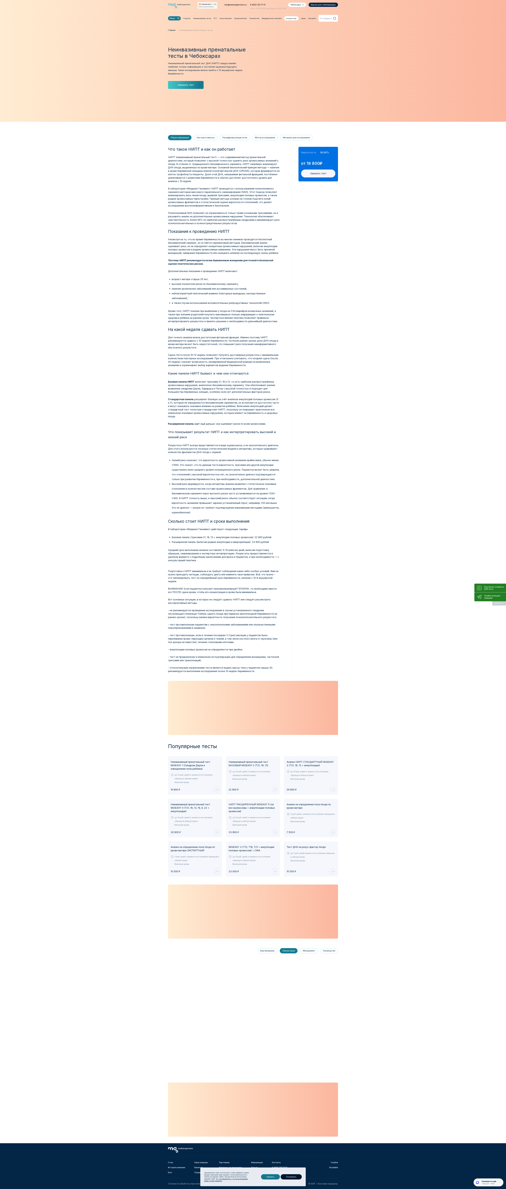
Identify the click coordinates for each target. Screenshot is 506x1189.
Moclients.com (188, 572)
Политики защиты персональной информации (193, 636)
